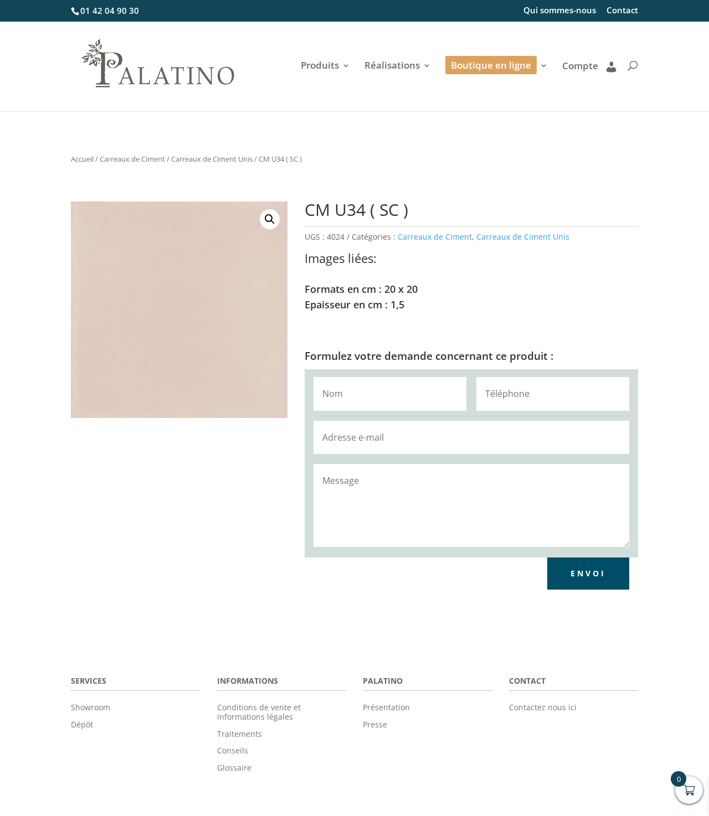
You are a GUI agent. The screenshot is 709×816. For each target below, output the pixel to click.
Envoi (588, 573)
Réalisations (392, 66)
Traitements (239, 734)
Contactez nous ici (543, 707)
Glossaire (234, 767)
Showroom (90, 707)
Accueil (82, 159)
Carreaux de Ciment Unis (212, 159)
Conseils (232, 750)
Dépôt (82, 724)
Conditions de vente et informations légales (259, 712)
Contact (622, 11)
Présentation (386, 707)
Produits (320, 66)
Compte (580, 66)
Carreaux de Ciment (132, 159)
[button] (270, 219)
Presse (375, 724)
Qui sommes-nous (559, 11)
